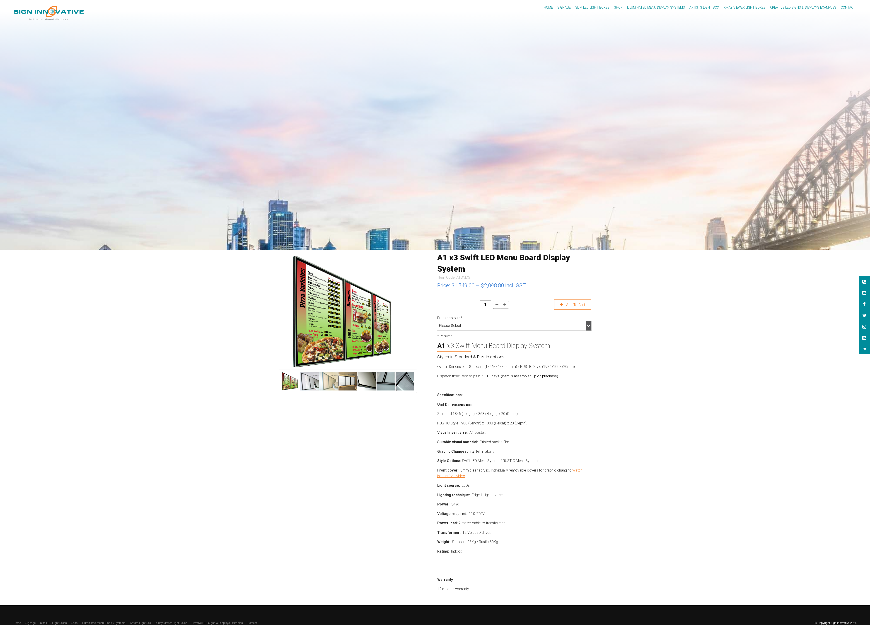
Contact (848, 8)
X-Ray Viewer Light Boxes (745, 8)
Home (548, 8)
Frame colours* (449, 318)
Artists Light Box (704, 8)
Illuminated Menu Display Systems (656, 8)
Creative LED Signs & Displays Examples (803, 8)
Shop (618, 8)
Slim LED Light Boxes (592, 8)
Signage (564, 8)
